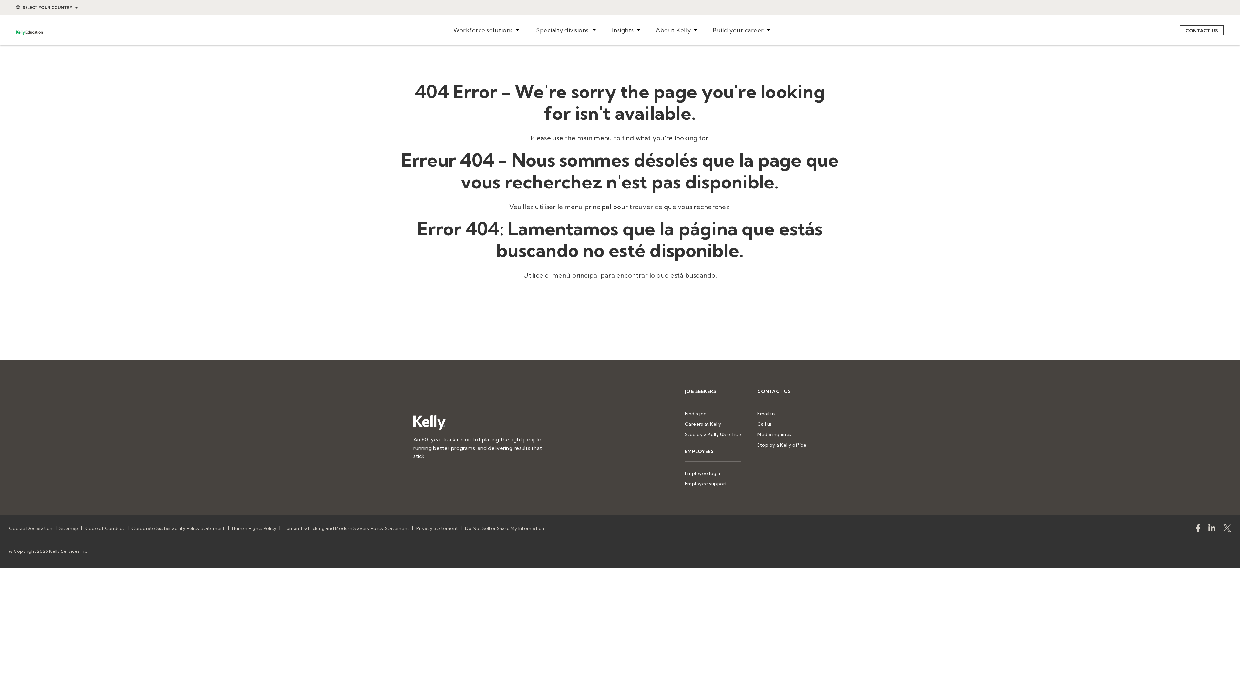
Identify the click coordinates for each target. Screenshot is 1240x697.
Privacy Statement (437, 528)
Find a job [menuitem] (696, 414)
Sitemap (68, 528)
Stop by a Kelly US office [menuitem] (713, 434)
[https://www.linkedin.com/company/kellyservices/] (1211, 529)
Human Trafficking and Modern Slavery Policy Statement (346, 528)
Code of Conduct (105, 528)
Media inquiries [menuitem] (774, 434)
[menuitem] (486, 30)
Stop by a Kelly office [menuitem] (781, 445)
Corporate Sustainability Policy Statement (178, 528)
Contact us (1201, 31)
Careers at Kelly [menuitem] (703, 424)
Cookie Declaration (31, 528)
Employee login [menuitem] (702, 473)
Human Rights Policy (254, 528)
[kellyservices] (1198, 529)
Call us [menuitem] (764, 424)
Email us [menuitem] (766, 414)
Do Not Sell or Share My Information (504, 528)
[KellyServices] (1227, 529)
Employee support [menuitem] (706, 484)
